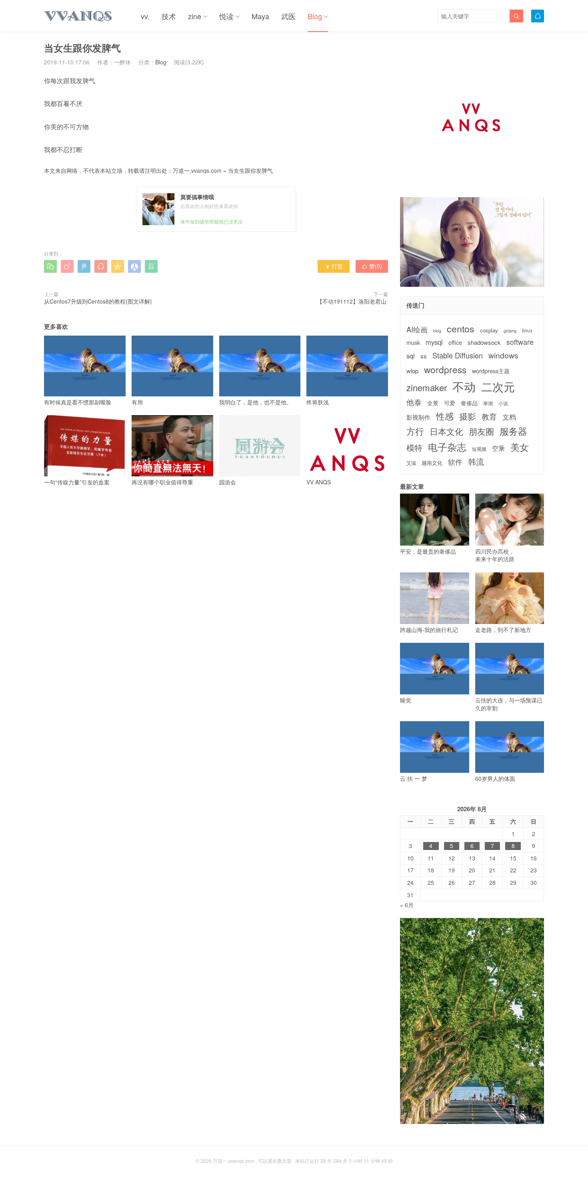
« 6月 (407, 905)
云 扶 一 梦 (413, 778)
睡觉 (405, 700)
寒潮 (488, 403)
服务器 (513, 430)
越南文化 (432, 462)
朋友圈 (481, 431)
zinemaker (426, 387)
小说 (503, 403)
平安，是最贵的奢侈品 (428, 551)
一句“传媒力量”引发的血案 (77, 482)
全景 (432, 403)
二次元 (498, 386)
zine (194, 16)
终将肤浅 (317, 402)
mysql (434, 342)
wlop (412, 370)
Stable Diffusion (457, 355)
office (455, 342)
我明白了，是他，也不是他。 (255, 402)
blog (437, 331)
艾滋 (411, 463)
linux (527, 330)
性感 (445, 416)
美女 (519, 447)
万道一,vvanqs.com (197, 170)
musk (413, 342)
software (520, 342)
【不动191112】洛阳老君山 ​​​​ (352, 301)
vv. (145, 16)
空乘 (498, 448)
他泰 (414, 402)
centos (460, 328)
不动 (464, 386)
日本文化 (446, 431)
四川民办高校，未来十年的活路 (494, 555)
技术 (169, 16)
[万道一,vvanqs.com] (78, 16)
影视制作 (418, 417)
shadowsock (484, 342)
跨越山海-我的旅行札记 (429, 630)
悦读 (226, 16)
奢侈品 (469, 403)
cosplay (489, 330)
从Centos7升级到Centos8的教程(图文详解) (98, 301)
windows (503, 355)
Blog (315, 16)
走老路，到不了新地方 (503, 630)
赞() (372, 266)
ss (423, 356)
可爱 (449, 403)
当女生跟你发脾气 (250, 170)
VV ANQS (318, 482)
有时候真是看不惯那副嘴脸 (77, 402)
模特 (414, 447)
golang (510, 331)
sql (410, 355)
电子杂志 (447, 447)
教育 (489, 416)
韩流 (476, 461)
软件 (455, 462)
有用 (137, 402)
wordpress (445, 369)
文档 (509, 417)
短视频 (479, 449)
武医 (288, 16)
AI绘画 (417, 329)
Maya (260, 16)
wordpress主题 (491, 371)
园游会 (227, 482)
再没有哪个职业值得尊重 (162, 482)
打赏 (334, 266)
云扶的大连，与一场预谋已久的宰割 (508, 704)
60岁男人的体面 (495, 778)
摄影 (467, 416)
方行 (415, 431)
